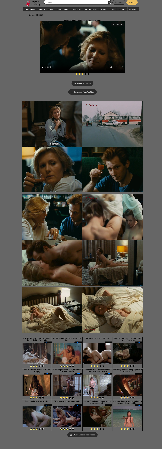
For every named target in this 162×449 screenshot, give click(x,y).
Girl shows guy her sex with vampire (67, 401)
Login (133, 2)
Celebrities (133, 9)
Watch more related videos (84, 435)
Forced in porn (62, 9)
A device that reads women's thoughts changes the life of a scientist (36, 339)
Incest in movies (91, 9)
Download (118, 24)
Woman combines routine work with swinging (37, 371)
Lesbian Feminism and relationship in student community (97, 402)
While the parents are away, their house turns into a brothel (67, 371)
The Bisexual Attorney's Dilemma (97, 338)
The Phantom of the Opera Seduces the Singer (67, 339)
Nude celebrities (35, 15)
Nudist (103, 9)
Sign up (120, 2)
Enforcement (76, 9)
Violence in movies (46, 9)
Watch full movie (84, 83)
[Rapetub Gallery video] (34, 5)
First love (122, 9)
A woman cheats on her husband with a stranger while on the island (127, 402)
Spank (112, 9)
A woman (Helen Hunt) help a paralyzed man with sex (127, 371)
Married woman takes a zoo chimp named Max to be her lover (97, 371)
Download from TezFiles (84, 92)
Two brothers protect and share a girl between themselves (127, 339)
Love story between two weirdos (36, 401)
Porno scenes (30, 9)
